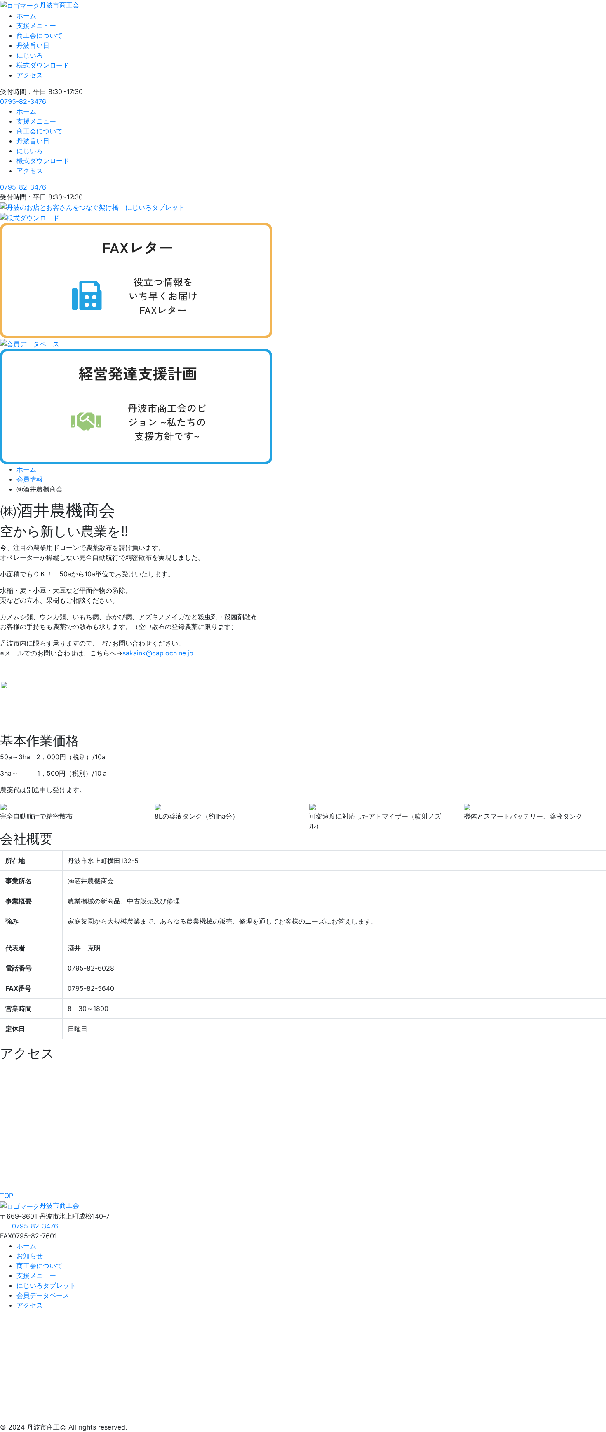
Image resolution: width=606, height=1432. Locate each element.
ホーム (26, 16)
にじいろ (29, 55)
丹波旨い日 (32, 45)
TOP (6, 1195)
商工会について (39, 35)
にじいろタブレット (46, 1285)
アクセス (29, 75)
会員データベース (42, 1295)
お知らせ (29, 1256)
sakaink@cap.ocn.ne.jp (157, 653)
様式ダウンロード (42, 65)
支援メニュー (36, 25)
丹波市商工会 (59, 5)
